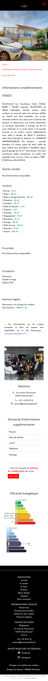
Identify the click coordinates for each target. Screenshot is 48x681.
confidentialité (38, 676)
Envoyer (13, 476)
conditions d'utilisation (17, 678)
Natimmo (24, 386)
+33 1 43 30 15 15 (25, 401)
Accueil (4, 65)
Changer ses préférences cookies (23, 665)
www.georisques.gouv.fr (14, 334)
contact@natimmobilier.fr (25, 404)
